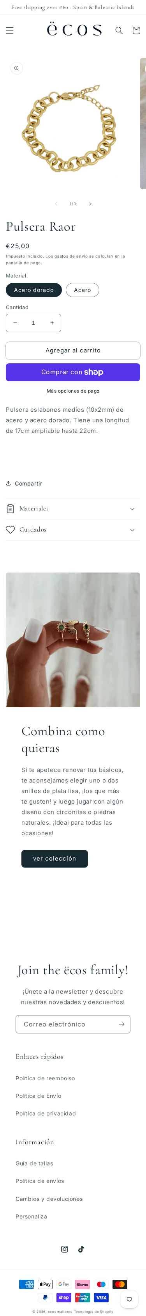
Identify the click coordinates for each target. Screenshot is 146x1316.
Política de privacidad (46, 1113)
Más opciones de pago (73, 391)
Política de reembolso (45, 1078)
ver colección (54, 858)
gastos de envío (71, 256)
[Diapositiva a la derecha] (90, 203)
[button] (9, 30)
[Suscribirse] (121, 1024)
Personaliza (31, 1216)
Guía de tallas (34, 1163)
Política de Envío (38, 1095)
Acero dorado (34, 289)
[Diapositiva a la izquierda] (56, 203)
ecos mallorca (60, 1312)
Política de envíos (40, 1180)
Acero (82, 289)
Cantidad (17, 307)
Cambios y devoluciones (49, 1198)
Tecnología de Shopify (94, 1312)
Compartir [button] (28, 483)
